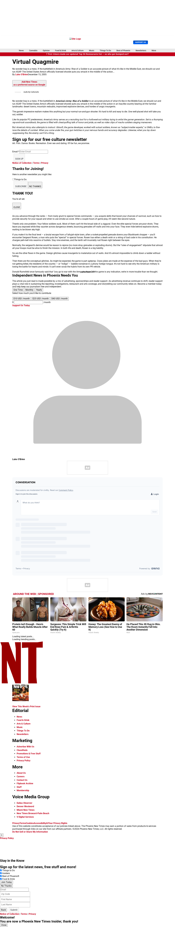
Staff (19, 787)
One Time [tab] (18, 290)
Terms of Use (23, 757)
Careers (20, 776)
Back (3, 910)
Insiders (6, 873)
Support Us (140, 42)
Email (15, 151)
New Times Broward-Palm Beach (33, 813)
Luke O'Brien (21, 74)
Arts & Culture (78, 50)
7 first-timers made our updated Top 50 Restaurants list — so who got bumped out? (87, 54)
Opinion (46, 50)
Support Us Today (21, 305)
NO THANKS (35, 186)
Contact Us (22, 780)
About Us (21, 773)
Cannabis (33, 50)
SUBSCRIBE (21, 186)
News (21, 50)
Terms (36, 163)
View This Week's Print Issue (26, 706)
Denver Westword (25, 806)
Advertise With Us (25, 746)
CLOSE (16, 207)
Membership (23, 790)
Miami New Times (25, 810)
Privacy (44, 163)
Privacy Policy (23, 760)
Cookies (30, 823)
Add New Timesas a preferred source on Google (29, 83)
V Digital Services (25, 817)
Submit (13, 910)
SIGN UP (19, 159)
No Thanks (6, 886)
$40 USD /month (59, 298)
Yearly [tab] (39, 290)
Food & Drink (60, 50)
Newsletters (141, 50)
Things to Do (8, 870)
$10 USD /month (21, 298)
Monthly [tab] (29, 290)
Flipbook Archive (25, 783)
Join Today (6, 882)
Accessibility (40, 823)
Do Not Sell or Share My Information (30, 831)
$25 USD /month (40, 298)
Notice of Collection (21, 163)
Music (91, 50)
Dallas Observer (24, 803)
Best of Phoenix (123, 50)
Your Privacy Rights (57, 823)
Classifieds (22, 750)
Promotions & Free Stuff (29, 753)
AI (47, 823)
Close (3, 925)
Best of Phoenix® (10, 876)
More (154, 50)
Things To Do (105, 50)
